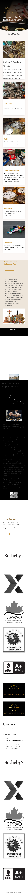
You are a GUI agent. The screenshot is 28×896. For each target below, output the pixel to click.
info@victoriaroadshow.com (15, 534)
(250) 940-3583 (11, 519)
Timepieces (8, 208)
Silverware (8, 103)
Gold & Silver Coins (12, 171)
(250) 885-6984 (16, 524)
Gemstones (8, 242)
